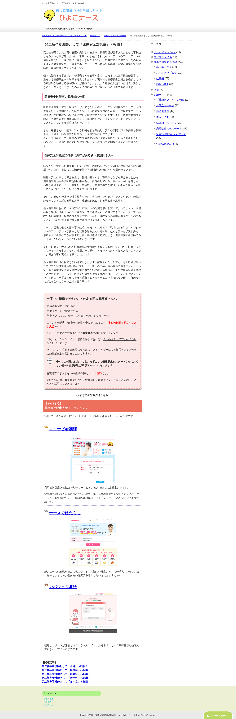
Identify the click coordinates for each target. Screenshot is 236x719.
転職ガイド (160, 94)
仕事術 (160, 78)
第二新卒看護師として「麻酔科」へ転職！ (66, 674)
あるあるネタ (164, 67)
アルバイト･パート (165, 52)
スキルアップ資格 (166, 72)
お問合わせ (48, 705)
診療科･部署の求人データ (171, 134)
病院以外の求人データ (169, 128)
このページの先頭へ (218, 716)
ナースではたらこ (65, 513)
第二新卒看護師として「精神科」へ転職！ (66, 670)
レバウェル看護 (63, 586)
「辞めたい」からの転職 (170, 99)
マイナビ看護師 (63, 429)
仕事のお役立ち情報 (165, 62)
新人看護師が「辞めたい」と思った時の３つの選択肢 (69, 28)
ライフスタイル (163, 57)
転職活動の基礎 (165, 144)
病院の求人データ (166, 122)
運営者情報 (48, 699)
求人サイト (162, 117)
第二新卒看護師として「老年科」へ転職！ (66, 677)
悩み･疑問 (162, 84)
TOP (64, 36)
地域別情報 (162, 111)
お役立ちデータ (165, 105)
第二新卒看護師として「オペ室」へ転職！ (66, 681)
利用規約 (47, 702)
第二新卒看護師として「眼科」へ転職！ (65, 666)
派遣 (156, 90)
